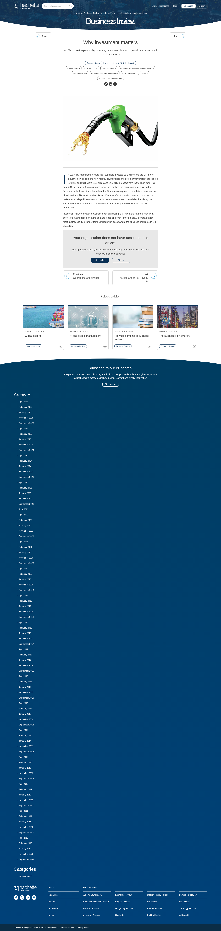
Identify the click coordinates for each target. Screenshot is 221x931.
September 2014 (26, 725)
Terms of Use (52, 928)
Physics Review (154, 908)
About (51, 915)
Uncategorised (25, 876)
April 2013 (23, 757)
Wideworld (184, 915)
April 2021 (23, 542)
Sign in (202, 6)
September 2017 (26, 644)
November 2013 (26, 746)
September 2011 (26, 805)
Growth (145, 73)
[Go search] (71, 6)
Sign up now (110, 384)
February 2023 (25, 488)
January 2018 (25, 633)
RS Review (184, 902)
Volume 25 (108, 13)
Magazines (53, 895)
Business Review (92, 13)
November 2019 (26, 585)
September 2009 (26, 859)
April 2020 (23, 568)
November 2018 (26, 612)
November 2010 (26, 827)
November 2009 (26, 854)
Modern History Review (157, 895)
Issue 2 (119, 13)
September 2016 (26, 671)
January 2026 (25, 412)
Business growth (80, 73)
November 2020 (26, 558)
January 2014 (25, 741)
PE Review (152, 902)
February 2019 (25, 601)
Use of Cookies (67, 928)
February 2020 (25, 574)
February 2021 (25, 547)
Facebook (115, 84)
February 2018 (25, 628)
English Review (122, 902)
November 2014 (26, 719)
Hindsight (119, 915)
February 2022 (25, 520)
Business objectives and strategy (104, 73)
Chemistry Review (91, 915)
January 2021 (25, 552)
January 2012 (25, 795)
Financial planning (129, 73)
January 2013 (25, 768)
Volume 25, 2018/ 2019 (114, 63)
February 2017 (25, 655)
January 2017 (25, 660)
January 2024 (25, 466)
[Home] (26, 6)
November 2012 (26, 773)
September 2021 (26, 536)
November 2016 (26, 665)
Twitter (106, 84)
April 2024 (23, 455)
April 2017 (23, 649)
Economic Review (123, 895)
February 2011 (25, 816)
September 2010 (26, 832)
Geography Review (124, 908)
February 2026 (25, 407)
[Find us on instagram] (34, 897)
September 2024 (26, 450)
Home (77, 13)
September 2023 (26, 477)
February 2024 (25, 461)
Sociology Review (187, 908)
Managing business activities (110, 78)
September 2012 (26, 779)
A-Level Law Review (92, 895)
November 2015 (26, 692)
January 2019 (25, 606)
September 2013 (26, 752)
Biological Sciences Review (96, 902)
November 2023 (26, 472)
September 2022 (26, 504)
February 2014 (25, 735)
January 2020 (25, 579)
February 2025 (25, 434)
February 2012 (25, 789)
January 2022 (25, 525)
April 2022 (23, 515)
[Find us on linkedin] (28, 897)
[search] (58, 6)
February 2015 (25, 709)
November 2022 (26, 498)
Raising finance (73, 68)
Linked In (110, 84)
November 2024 (26, 445)
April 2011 (23, 811)
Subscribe (188, 6)
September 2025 (26, 423)
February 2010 (25, 843)
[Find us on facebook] (16, 897)
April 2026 (23, 402)
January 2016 (25, 687)
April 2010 (23, 838)
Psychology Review (188, 895)
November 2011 (26, 800)
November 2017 (26, 639)
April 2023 (23, 482)
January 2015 (25, 714)
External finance (90, 68)
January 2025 (25, 439)
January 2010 (25, 849)
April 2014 (23, 730)
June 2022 (23, 509)
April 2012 (23, 784)
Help (175, 6)
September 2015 (26, 698)
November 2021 (26, 531)
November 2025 (26, 418)
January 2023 (25, 493)
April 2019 (23, 595)
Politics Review (154, 915)
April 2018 (23, 622)
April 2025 (23, 428)
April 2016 (23, 676)
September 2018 (26, 617)
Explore (52, 902)
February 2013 (25, 762)
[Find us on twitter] (22, 897)
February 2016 (25, 682)
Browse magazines (160, 6)
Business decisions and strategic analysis (137, 68)
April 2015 (23, 703)
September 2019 (26, 590)
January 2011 (25, 822)
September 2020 (26, 563)
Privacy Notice (83, 928)
